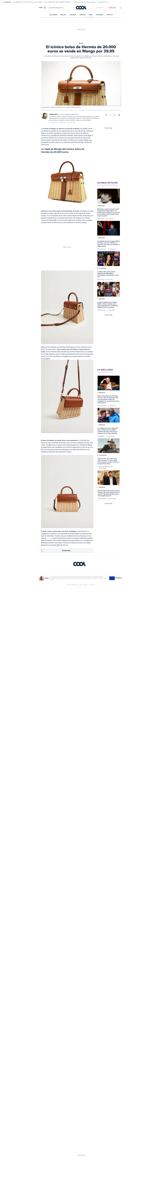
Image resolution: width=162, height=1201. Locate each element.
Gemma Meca (54, 114)
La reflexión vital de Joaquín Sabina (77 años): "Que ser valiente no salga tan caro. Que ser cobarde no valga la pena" (108, 243)
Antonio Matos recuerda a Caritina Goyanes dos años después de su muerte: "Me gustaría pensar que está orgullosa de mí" (109, 493)
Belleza (63, 14)
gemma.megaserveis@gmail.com (70, 114)
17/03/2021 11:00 (53, 122)
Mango (49, 538)
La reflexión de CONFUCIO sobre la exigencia (84, 2)
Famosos (82, 14)
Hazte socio (112, 7)
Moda (90, 14)
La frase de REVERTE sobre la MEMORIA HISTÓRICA (57, 2)
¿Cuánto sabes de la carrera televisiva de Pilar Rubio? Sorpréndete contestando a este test (108, 274)
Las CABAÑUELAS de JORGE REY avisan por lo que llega (27, 2)
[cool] (81, 7)
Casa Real (72, 14)
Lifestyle (109, 14)
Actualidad (53, 14)
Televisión (99, 14)
